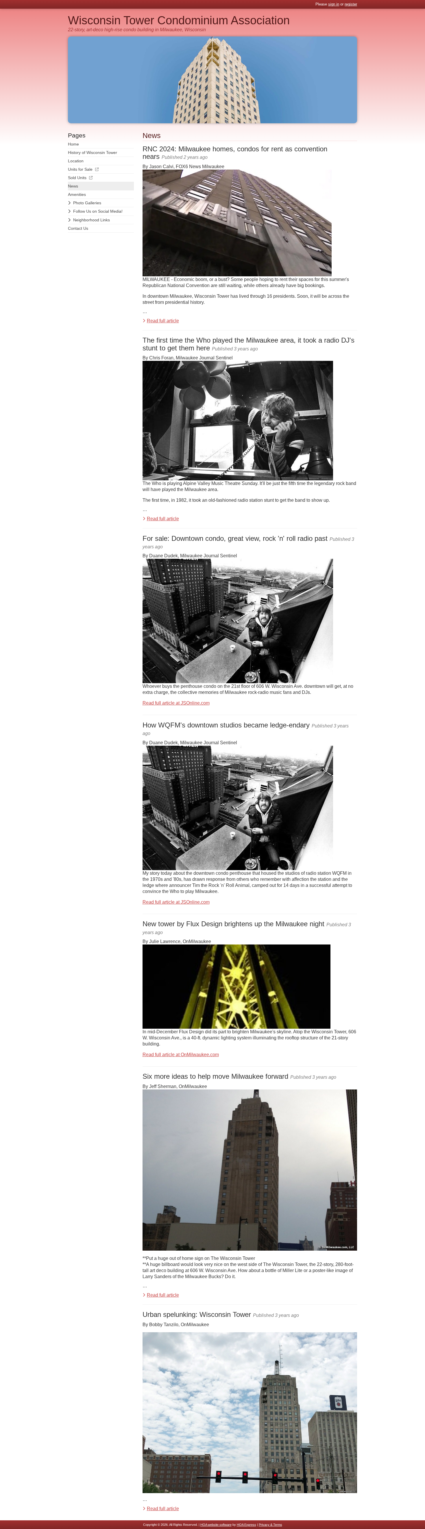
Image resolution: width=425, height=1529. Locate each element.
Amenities (77, 194)
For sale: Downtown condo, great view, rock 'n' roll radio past (235, 538)
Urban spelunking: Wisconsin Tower (197, 1314)
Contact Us (78, 228)
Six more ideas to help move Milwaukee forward (215, 1076)
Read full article (163, 320)
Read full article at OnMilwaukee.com (181, 1054)
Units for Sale (80, 169)
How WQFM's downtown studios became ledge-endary (226, 725)
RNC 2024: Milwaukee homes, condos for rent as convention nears (235, 152)
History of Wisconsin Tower (92, 152)
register (351, 4)
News (73, 186)
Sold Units (77, 177)
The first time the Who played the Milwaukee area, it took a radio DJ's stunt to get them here (248, 344)
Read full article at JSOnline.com (176, 703)
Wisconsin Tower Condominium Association (179, 20)
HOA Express (246, 1524)
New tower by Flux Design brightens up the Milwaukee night (233, 924)
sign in (333, 4)
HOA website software (216, 1524)
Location (76, 161)
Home (73, 144)
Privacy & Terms (270, 1524)
